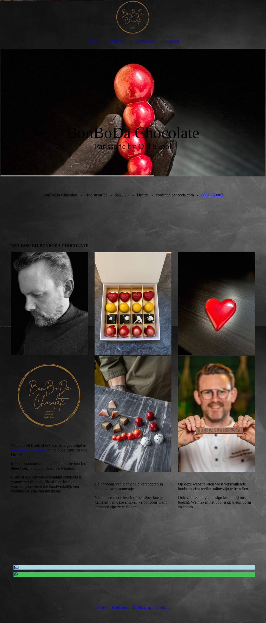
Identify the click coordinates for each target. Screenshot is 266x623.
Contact (172, 41)
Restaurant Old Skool (28, 450)
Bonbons (116, 41)
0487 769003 (212, 195)
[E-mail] (16, 567)
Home (92, 41)
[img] (133, 17)
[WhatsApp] (16, 574)
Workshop (141, 607)
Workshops (145, 41)
